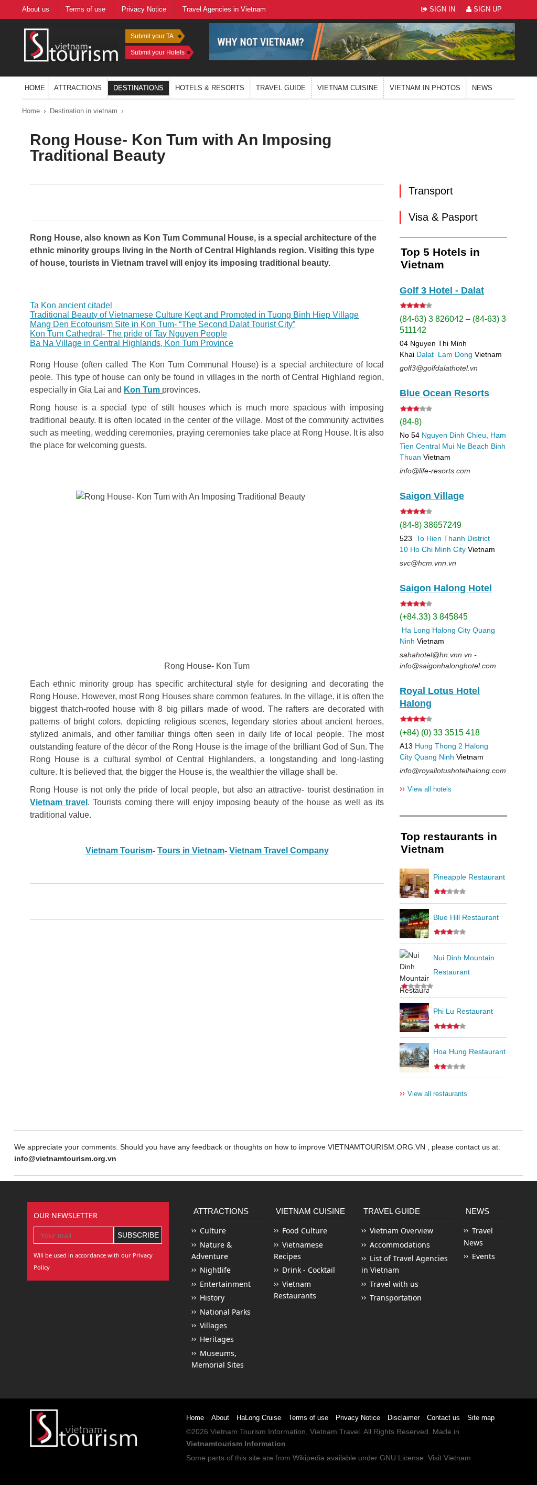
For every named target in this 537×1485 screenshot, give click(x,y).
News (482, 88)
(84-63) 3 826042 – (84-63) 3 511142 (453, 324)
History (212, 1298)
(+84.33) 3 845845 (434, 616)
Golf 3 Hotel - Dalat (442, 290)
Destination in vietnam (83, 111)
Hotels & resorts (209, 88)
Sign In (441, 9)
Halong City (451, 630)
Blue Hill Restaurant (466, 917)
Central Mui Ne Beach (452, 446)
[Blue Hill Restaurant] (414, 923)
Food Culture (304, 1230)
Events (483, 1256)
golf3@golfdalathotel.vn (439, 368)
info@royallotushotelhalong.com (453, 770)
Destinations (138, 88)
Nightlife (215, 1270)
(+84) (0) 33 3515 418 (440, 732)
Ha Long (416, 630)
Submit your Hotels (158, 52)
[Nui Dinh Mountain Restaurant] (414, 964)
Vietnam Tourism (119, 850)
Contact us (443, 1418)
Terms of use (308, 1418)
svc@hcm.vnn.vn (428, 563)
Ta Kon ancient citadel (71, 305)
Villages (213, 1325)
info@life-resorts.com (435, 471)
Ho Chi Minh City (438, 549)
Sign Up (486, 9)
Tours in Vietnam (190, 850)
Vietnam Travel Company (279, 850)
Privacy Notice (358, 1418)
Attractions (78, 88)
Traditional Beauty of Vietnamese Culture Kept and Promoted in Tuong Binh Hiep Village (194, 314)
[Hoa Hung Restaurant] (414, 1057)
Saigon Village (432, 496)
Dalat (425, 354)
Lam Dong (455, 354)
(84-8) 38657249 (430, 525)
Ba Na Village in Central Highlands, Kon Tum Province (131, 343)
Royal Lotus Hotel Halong (440, 697)
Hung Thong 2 (439, 746)
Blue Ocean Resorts (444, 393)
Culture (213, 1230)
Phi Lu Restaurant (463, 1011)
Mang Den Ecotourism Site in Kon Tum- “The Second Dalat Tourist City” (162, 324)
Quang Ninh (434, 757)
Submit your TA (152, 36)
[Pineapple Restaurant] (414, 883)
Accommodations (400, 1245)
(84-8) (411, 421)
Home (35, 88)
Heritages (217, 1339)
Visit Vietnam (449, 1458)
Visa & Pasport (443, 217)
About (220, 1418)
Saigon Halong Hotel (446, 588)
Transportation (396, 1298)
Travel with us (394, 1284)
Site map (481, 1418)
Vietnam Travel (335, 1431)
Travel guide (281, 88)
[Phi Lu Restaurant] (414, 1017)
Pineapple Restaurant (469, 877)
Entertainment (225, 1284)
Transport (431, 191)
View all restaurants (433, 1093)
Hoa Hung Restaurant (469, 1051)
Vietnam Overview (401, 1230)
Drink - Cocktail (308, 1270)
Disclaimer (404, 1418)
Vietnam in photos (425, 88)
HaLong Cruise (259, 1418)
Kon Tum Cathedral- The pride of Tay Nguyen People (128, 333)
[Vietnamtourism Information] (71, 44)
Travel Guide (391, 1211)
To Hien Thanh (439, 538)
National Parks (225, 1312)
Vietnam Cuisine (347, 88)
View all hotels (426, 788)
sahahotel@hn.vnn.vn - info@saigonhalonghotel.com (448, 660)
